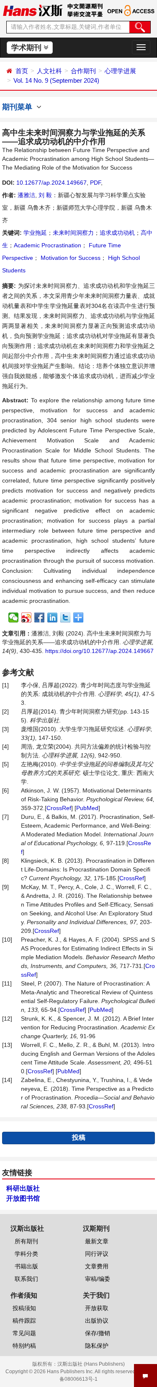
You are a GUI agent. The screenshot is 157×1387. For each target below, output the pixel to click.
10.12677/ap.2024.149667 (51, 182)
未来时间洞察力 (73, 232)
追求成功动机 (117, 232)
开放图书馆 (23, 1198)
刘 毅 (45, 195)
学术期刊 (27, 47)
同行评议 (96, 1253)
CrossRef (58, 808)
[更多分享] (78, 617)
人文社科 (49, 70)
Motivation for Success (69, 257)
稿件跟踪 (24, 1320)
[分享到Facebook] (39, 617)
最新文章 (96, 1241)
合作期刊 (83, 70)
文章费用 (96, 1266)
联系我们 (26, 1278)
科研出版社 (23, 1188)
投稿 (78, 1137)
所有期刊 (26, 1241)
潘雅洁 (26, 195)
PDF (95, 182)
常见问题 (24, 1333)
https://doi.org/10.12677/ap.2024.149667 (99, 651)
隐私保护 (96, 1345)
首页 (21, 70)
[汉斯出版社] (32, 10)
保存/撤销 (97, 1333)
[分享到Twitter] (65, 617)
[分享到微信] (13, 617)
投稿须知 (24, 1308)
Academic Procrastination (47, 245)
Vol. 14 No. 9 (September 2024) (56, 80)
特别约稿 (24, 1345)
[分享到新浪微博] (26, 617)
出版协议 (96, 1320)
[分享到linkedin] (52, 617)
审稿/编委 (97, 1278)
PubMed (87, 808)
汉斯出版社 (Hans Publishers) (91, 1364)
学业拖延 (35, 232)
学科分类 (26, 1253)
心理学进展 (120, 70)
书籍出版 (26, 1266)
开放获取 (96, 1308)
